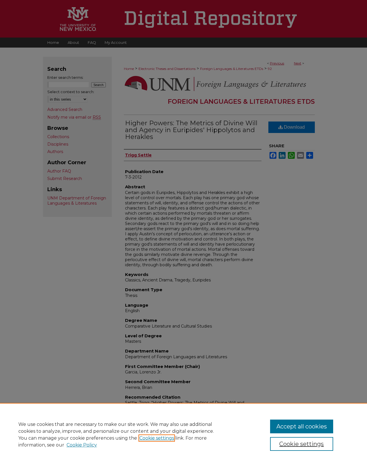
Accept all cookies (301, 426)
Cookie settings (156, 438)
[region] (183, 434)
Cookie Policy (82, 445)
